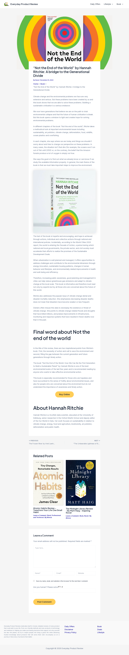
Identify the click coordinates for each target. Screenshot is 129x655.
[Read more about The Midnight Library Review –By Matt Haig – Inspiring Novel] (81, 483)
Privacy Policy (70, 632)
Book (119, 4)
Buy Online (64, 394)
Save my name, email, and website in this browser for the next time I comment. (62, 581)
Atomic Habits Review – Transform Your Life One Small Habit (47, 510)
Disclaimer (68, 629)
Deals (99, 629)
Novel (86, 516)
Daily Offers (95, 4)
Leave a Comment (39, 515)
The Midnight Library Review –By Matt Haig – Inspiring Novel (79, 510)
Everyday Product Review (24, 4)
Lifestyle (107, 4)
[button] (112, 4)
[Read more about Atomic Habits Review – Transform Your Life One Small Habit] (48, 482)
